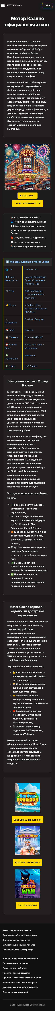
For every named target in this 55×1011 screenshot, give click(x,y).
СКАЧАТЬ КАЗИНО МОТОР (28, 203)
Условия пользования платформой (20, 958)
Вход (47, 5)
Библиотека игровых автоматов (19, 945)
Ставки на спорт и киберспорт (18, 949)
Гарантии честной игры (15, 968)
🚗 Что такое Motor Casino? (25, 217)
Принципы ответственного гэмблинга (22, 978)
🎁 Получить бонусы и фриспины (28, 237)
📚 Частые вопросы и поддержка (28, 246)
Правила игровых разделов (17, 973)
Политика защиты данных (16, 963)
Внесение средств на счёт (16, 940)
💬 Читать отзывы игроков (25, 242)
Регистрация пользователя (17, 930)
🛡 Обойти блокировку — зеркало (28, 226)
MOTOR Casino (14, 5)
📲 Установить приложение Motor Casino (29, 232)
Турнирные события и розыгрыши (20, 935)
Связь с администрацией (15, 992)
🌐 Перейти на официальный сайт (28, 222)
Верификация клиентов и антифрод (21, 987)
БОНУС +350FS (27, 196)
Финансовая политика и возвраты (20, 982)
